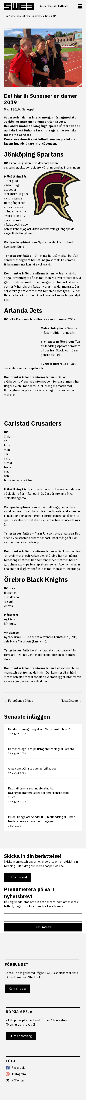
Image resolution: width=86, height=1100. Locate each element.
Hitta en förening (21, 1036)
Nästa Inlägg (71, 700)
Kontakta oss (17, 988)
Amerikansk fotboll (54, 6)
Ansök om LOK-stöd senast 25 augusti (33, 768)
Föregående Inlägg (18, 700)
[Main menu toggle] (79, 6)
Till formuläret (17, 877)
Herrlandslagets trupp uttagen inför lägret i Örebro (41, 749)
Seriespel (28, 109)
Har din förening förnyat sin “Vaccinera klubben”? (39, 729)
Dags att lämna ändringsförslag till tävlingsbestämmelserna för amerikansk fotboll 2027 (39, 792)
